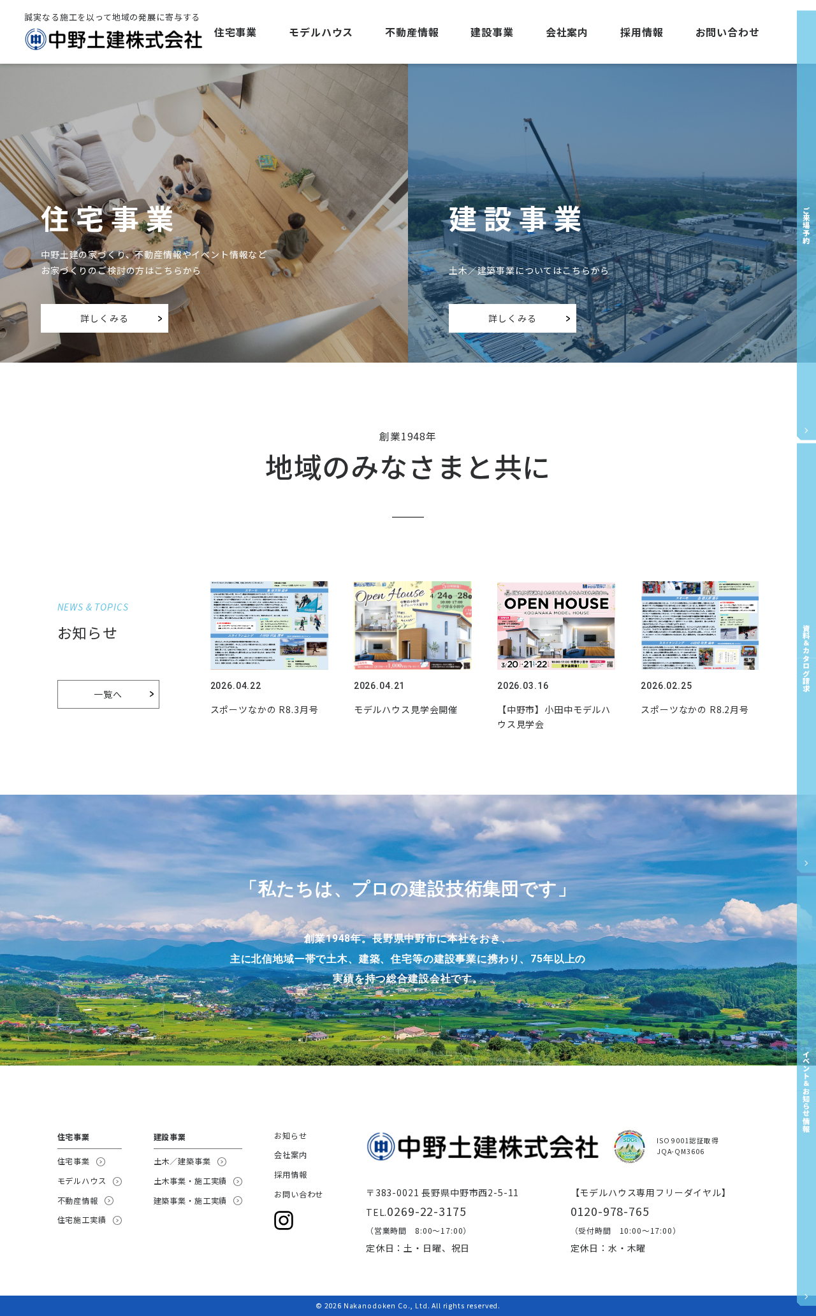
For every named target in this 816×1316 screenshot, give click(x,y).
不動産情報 (412, 32)
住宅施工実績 (81, 1220)
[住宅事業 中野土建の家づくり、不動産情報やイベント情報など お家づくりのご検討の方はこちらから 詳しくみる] (204, 72)
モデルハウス (321, 32)
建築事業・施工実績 (191, 1200)
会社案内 (567, 32)
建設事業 (491, 32)
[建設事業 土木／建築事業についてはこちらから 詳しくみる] (612, 72)
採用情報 (641, 32)
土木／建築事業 (182, 1161)
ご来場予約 (806, 224)
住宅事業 (235, 32)
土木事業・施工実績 (191, 1181)
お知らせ (290, 1135)
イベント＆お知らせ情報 (806, 1091)
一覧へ (108, 694)
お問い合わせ (728, 32)
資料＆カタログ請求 (806, 658)
